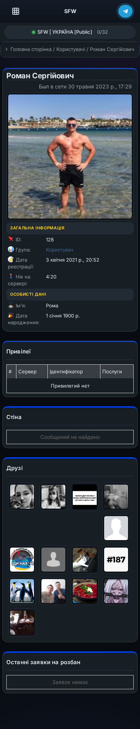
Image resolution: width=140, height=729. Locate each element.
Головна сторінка (31, 49)
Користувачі (70, 49)
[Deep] (22, 622)
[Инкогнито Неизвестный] (85, 496)
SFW (70, 11)
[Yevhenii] (53, 590)
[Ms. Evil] (22, 496)
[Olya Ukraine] (53, 496)
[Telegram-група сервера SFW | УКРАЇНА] (125, 11)
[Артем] (116, 527)
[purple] (116, 590)
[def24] (116, 496)
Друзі (14, 468)
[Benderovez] (53, 559)
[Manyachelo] (22, 559)
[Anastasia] (85, 559)
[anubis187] (116, 559)
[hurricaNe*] (85, 590)
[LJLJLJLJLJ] (22, 590)
